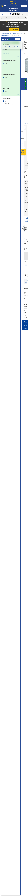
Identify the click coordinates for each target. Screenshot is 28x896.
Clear (18, 56)
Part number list (24, 228)
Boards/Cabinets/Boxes (18, 33)
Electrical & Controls (16, 32)
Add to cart (23, 152)
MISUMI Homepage (5, 32)
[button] (24, 6)
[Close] (25, 22)
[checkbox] (10, 49)
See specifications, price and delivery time (12, 46)
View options (6, 53)
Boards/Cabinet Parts (6, 33)
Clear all (17, 39)
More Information (25, 228)
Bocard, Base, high (5, 35)
